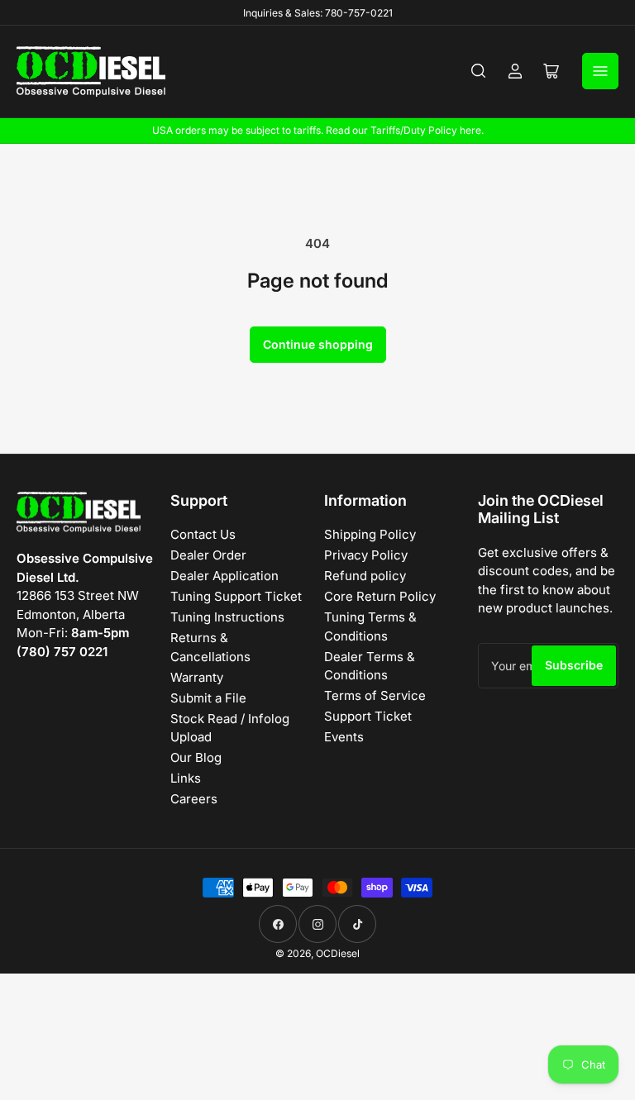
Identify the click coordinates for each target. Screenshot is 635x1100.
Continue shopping (318, 344)
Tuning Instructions (227, 617)
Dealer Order (208, 555)
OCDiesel (338, 953)
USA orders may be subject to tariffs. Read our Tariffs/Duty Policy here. (318, 130)
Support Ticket (368, 716)
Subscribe (574, 665)
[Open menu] (600, 71)
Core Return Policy (380, 596)
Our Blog (196, 757)
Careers (193, 799)
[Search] (479, 71)
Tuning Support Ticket (236, 596)
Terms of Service (375, 695)
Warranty (196, 677)
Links (185, 778)
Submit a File (208, 698)
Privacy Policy (366, 555)
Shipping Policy (370, 534)
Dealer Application (224, 575)
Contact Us (203, 534)
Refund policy (365, 575)
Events (344, 737)
